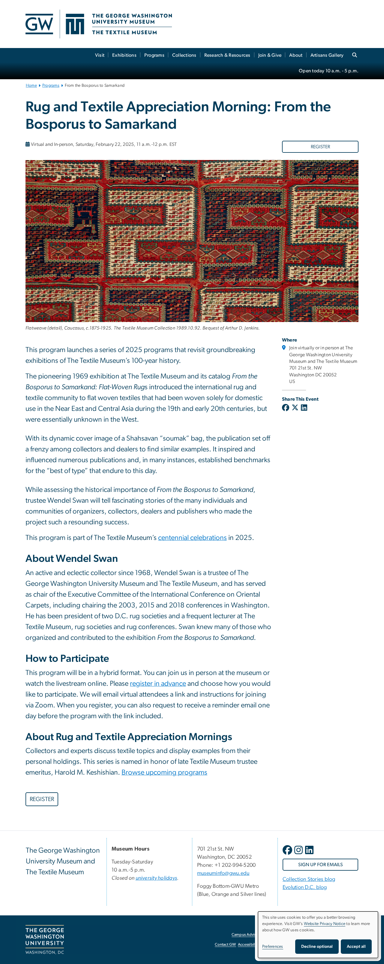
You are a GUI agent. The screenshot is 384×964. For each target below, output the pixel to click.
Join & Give (270, 55)
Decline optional (317, 946)
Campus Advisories (248, 935)
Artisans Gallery (327, 55)
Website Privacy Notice (325, 924)
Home (31, 85)
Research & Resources (227, 55)
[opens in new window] (288, 854)
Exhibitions (124, 55)
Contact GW (225, 945)
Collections (184, 55)
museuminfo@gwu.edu (223, 873)
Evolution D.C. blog (305, 887)
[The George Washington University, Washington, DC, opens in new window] (45, 939)
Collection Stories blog (309, 879)
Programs (154, 55)
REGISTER (320, 146)
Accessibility (248, 945)
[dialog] (318, 934)
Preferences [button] (272, 946)
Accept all (356, 946)
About (295, 55)
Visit (99, 55)
